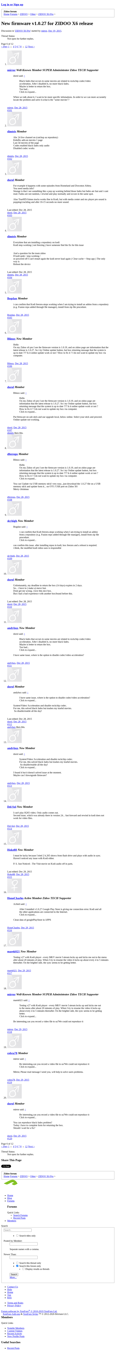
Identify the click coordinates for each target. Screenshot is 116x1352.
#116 (9, 930)
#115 (9, 877)
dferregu (12, 454)
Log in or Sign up (12, 4)
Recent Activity (14, 1333)
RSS (9, 1297)
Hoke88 (12, 849)
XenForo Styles (30, 1314)
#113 (9, 786)
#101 (9, 110)
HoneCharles (15, 898)
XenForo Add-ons (11, 1314)
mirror (44, 31)
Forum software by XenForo (29, 1311)
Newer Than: (10, 1254)
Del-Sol (11, 806)
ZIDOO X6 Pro (22, 31)
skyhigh (12, 520)
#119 (9, 1082)
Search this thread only (30, 1263)
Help (9, 1289)
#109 (9, 558)
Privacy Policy (14, 1305)
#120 (9, 1138)
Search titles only (27, 1235)
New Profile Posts (15, 1336)
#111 (9, 665)
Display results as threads (37, 1269)
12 (26, 46)
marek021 (13, 951)
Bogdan (12, 298)
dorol (10, 180)
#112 (9, 724)
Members (11, 1220)
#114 (9, 828)
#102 (9, 159)
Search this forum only (30, 1266)
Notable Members (15, 1328)
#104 (9, 277)
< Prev (4, 46)
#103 (9, 215)
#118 (9, 1032)
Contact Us (12, 1286)
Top (9, 1295)
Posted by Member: (13, 1241)
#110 (9, 607)
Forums (10, 1201)
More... (13, 1277)
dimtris (11, 131)
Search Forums (20, 1215)
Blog (9, 1198)
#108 (9, 499)
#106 (9, 366)
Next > (31, 46)
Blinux (11, 338)
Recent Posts (19, 1218)
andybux (12, 628)
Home (10, 1195)
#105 (9, 317)
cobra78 (12, 1053)
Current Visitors (14, 1331)
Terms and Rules (15, 1303)
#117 (9, 973)
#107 (9, 430)
